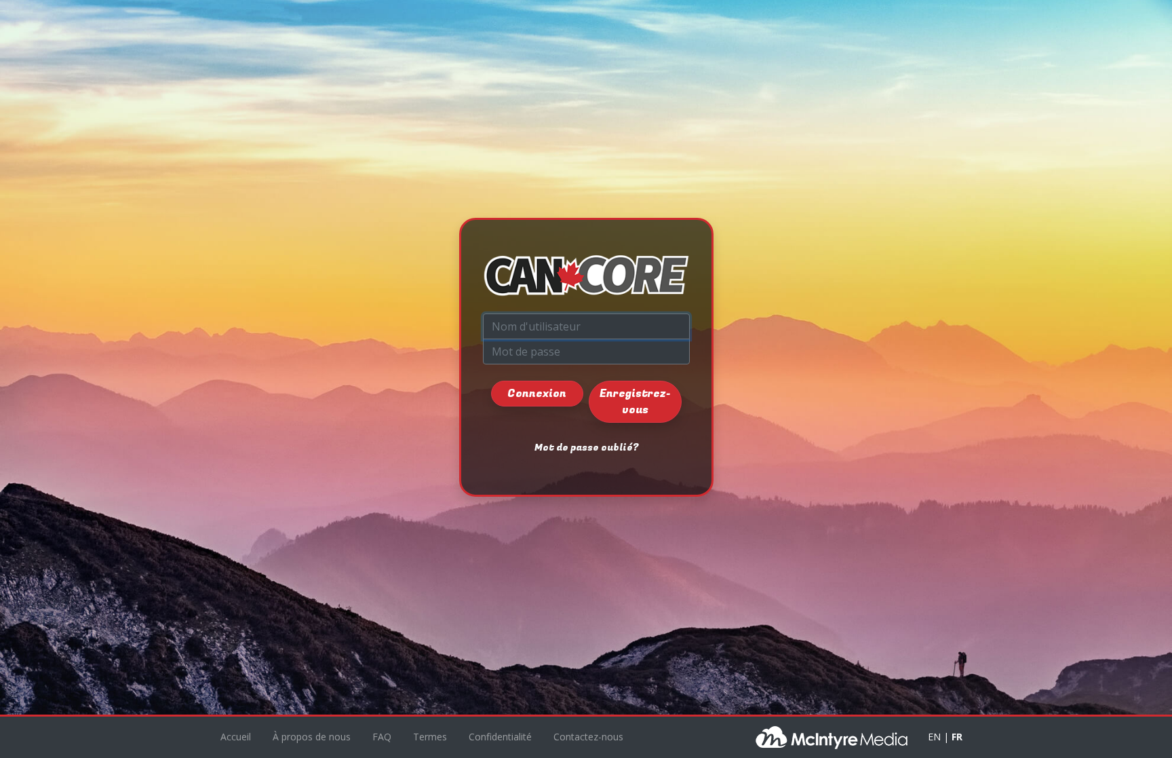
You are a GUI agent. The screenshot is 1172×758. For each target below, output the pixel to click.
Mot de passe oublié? (586, 447)
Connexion (536, 393)
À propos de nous (312, 736)
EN (934, 736)
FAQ (381, 736)
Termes (430, 736)
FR (957, 736)
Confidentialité (500, 736)
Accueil (235, 736)
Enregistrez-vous (635, 401)
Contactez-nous (588, 736)
